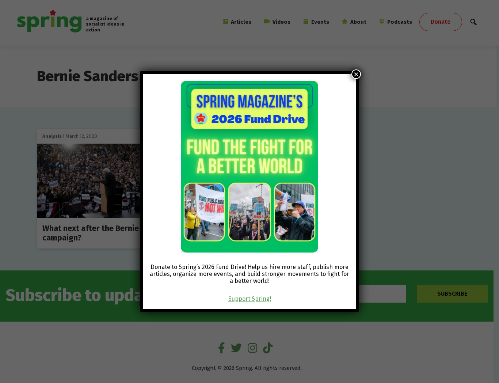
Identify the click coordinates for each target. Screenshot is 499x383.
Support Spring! (249, 298)
